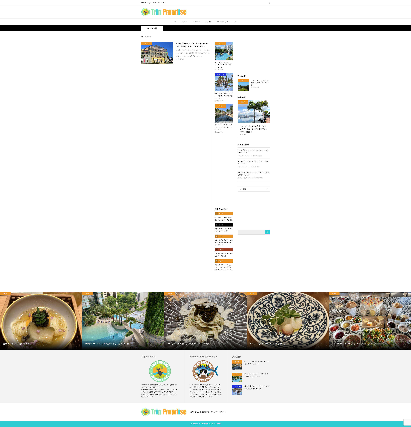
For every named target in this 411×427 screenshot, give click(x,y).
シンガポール (246, 167)
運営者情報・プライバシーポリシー (214, 412)
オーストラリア (222, 22)
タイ (243, 155)
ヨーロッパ (196, 22)
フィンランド (241, 178)
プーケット (248, 155)
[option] (41, 321)
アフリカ (208, 22)
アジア (184, 22)
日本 (235, 22)
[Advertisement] (245, 12)
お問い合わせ (194, 412)
